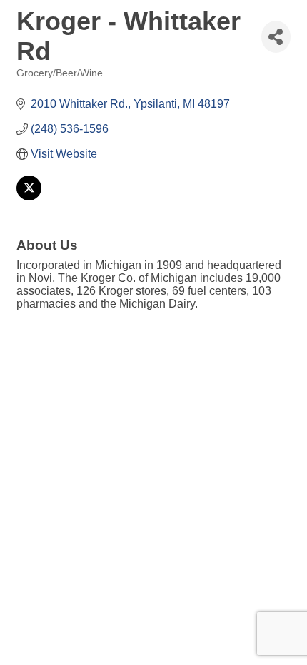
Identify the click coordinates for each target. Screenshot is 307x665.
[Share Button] (276, 37)
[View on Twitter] (28, 197)
